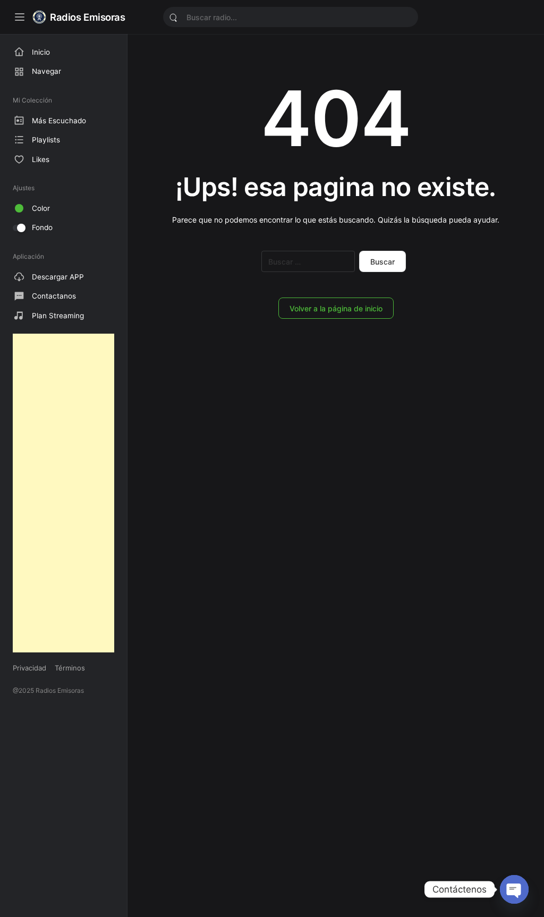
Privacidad (29, 668)
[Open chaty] (514, 889)
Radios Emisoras (87, 17)
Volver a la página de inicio (336, 308)
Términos (70, 668)
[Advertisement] (63, 493)
